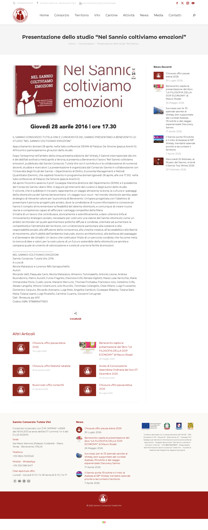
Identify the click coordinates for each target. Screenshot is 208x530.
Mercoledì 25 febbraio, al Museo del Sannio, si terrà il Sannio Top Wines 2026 (180, 162)
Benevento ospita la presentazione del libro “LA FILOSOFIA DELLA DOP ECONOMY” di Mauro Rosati (116, 349)
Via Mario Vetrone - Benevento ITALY (58, 3)
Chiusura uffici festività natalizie (51, 366)
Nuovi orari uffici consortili (48, 385)
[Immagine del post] (21, 348)
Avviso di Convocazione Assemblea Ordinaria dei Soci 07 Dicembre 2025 (118, 370)
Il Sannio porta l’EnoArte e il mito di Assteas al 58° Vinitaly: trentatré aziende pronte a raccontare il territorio (180, 143)
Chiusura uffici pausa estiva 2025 (115, 387)
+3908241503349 (24, 3)
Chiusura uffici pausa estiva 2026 (48, 345)
